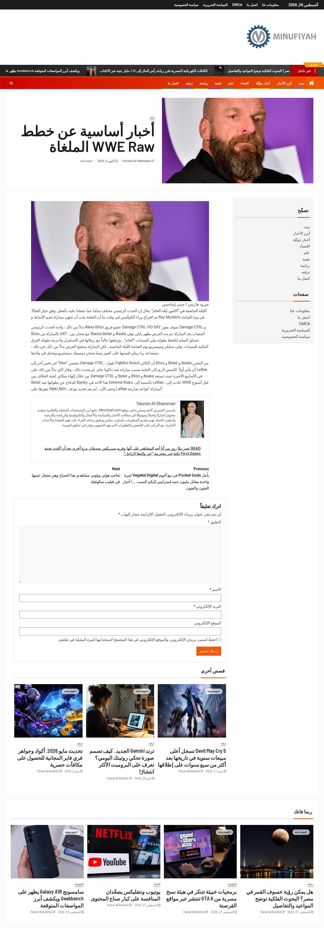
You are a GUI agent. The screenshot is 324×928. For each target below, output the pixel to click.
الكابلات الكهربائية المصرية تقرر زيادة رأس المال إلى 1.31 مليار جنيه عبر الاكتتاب (181, 71)
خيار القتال (40, 310)
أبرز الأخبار (284, 83)
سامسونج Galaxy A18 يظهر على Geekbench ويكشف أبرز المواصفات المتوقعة (51, 898)
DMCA (237, 5)
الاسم (215, 589)
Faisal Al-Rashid (188, 771)
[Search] (11, 83)
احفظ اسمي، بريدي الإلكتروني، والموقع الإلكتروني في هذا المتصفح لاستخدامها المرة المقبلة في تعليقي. (137, 639)
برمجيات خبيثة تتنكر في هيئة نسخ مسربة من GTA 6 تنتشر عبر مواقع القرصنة (201, 898)
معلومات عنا (270, 5)
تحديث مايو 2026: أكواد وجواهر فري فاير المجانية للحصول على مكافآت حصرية (50, 758)
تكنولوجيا (232, 884)
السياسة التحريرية (215, 5)
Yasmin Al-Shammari (136, 161)
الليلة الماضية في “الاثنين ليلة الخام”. (179, 310)
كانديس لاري (167, 369)
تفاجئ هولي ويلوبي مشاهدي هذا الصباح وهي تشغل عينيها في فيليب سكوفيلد (76, 475)
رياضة (204, 83)
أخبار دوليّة (263, 83)
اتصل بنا (252, 5)
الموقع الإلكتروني (207, 623)
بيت (301, 83)
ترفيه (189, 83)
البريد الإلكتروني (207, 606)
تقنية (218, 83)
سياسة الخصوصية (186, 5)
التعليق (214, 522)
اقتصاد (244, 83)
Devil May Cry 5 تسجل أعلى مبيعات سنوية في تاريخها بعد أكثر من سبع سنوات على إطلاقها (192, 758)
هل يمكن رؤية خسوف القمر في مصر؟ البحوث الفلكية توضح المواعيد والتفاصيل (279, 898)
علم (230, 83)
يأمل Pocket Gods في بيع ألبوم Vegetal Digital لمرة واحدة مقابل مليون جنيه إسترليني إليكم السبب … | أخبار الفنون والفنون (166, 479)
